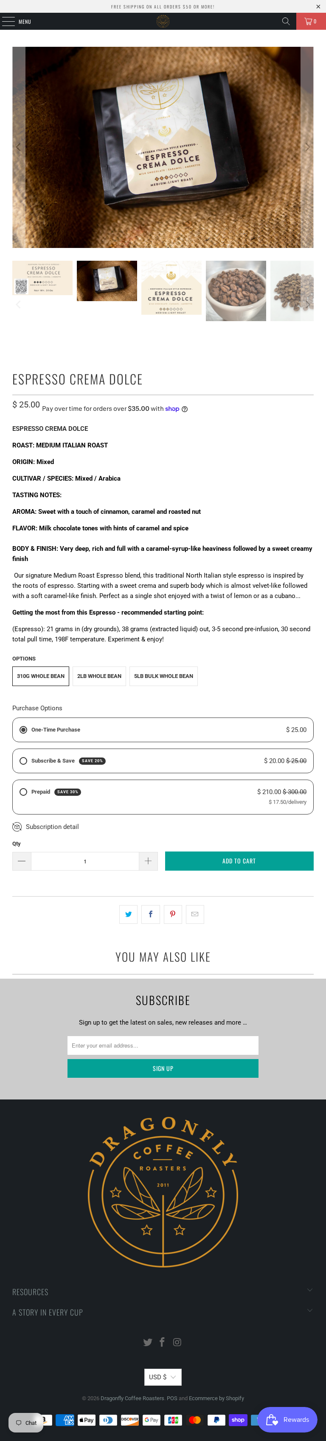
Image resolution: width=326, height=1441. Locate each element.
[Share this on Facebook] (150, 914)
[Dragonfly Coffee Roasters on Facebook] (162, 1343)
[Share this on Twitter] (128, 914)
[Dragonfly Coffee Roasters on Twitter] (147, 1343)
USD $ (157, 1377)
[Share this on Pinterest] (173, 914)
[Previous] (18, 147)
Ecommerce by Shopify (216, 1398)
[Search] (286, 21)
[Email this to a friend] (195, 914)
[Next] (307, 147)
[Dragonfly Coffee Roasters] (163, 21)
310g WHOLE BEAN (41, 676)
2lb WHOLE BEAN (99, 676)
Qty (16, 843)
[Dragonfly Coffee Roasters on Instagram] (177, 1343)
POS (172, 1398)
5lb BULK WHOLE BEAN (163, 676)
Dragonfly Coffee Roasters (132, 1398)
